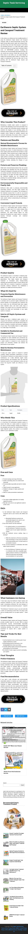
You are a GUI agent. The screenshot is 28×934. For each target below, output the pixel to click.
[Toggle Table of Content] (14, 66)
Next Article (20, 716)
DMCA (17, 928)
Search (4, 783)
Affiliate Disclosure (12, 929)
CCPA (6, 929)
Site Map (20, 929)
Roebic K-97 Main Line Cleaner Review (13, 746)
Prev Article (7, 716)
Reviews (4, 22)
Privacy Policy (11, 928)
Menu (3, 10)
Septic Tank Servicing (14, 2)
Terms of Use (4, 928)
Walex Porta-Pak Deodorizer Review (12, 772)
